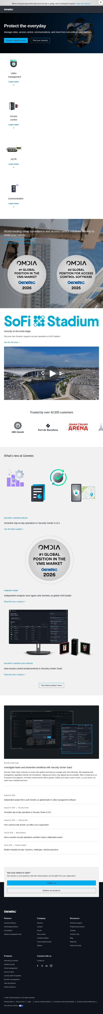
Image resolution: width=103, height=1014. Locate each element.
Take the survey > (83, 4)
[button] (16, 40)
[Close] (100, 2)
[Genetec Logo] (9, 9)
